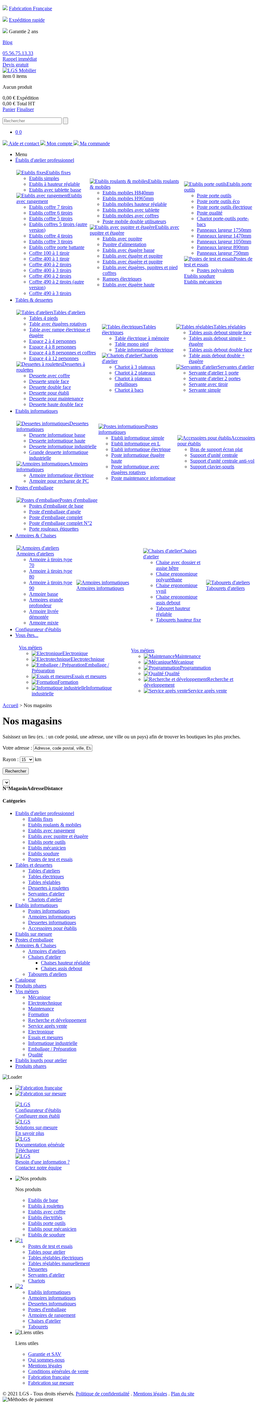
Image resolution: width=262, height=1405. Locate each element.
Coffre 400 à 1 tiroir (49, 258)
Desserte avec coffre (49, 375)
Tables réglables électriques (55, 1257)
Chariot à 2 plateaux (135, 372)
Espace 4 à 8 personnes (52, 347)
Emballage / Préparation (52, 1049)
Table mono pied (132, 344)
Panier (9, 109)
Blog (7, 42)
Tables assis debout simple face (220, 332)
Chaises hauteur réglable (65, 962)
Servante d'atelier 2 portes (215, 378)
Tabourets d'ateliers (225, 588)
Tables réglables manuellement (59, 1263)
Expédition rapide (27, 20)
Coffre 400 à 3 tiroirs (50, 270)
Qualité (172, 673)
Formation (68, 682)
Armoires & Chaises (35, 945)
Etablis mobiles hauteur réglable (135, 204)
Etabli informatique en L (135, 443)
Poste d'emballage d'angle (55, 511)
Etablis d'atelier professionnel (44, 813)
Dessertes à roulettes (48, 888)
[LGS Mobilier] (19, 70)
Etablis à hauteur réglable (54, 184)
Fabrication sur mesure (51, 1383)
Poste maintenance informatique (143, 478)
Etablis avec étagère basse (129, 250)
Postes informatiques (49, 911)
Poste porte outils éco (218, 201)
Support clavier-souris (212, 466)
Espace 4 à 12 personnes (54, 358)
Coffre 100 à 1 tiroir (49, 253)
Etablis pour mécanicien (52, 1229)
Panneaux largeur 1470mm (224, 235)
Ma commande (94, 143)
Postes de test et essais (50, 859)
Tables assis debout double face (220, 349)
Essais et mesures (89, 676)
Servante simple (205, 390)
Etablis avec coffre (47, 1211)
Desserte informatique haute (57, 440)
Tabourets (38, 1326)
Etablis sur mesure (33, 934)
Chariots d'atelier (45, 899)
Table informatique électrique (144, 349)
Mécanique (182, 662)
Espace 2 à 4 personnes (52, 341)
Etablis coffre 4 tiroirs (51, 235)
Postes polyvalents (215, 270)
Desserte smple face (49, 381)
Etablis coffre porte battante (56, 247)
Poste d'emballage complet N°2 (60, 523)
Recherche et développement (57, 1020)
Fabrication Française (30, 8)
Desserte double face (50, 387)
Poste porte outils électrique (224, 207)
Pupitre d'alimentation (124, 244)
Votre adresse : (17, 748)
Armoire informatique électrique (61, 475)
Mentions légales (45, 1365)
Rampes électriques (122, 279)
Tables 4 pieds (43, 318)
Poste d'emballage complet (55, 517)
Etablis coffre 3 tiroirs (51, 241)
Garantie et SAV (44, 1354)
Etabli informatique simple (137, 438)
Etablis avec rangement (51, 830)
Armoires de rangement (51, 1315)
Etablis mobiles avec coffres (131, 215)
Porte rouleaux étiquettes (54, 529)
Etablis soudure (199, 276)
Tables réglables (229, 326)
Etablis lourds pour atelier (41, 1060)
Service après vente (207, 690)
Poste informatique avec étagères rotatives (135, 469)
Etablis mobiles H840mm (128, 192)
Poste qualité (209, 212)
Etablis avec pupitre (122, 238)
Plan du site (182, 1393)
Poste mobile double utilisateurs (134, 221)
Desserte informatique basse (57, 435)
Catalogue (25, 980)
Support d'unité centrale (214, 455)
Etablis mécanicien (203, 281)
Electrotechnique (87, 659)
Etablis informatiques (36, 905)
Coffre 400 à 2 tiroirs (50, 264)
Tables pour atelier (46, 1252)
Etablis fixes (58, 172)
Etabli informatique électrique (141, 449)
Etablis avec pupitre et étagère (58, 836)
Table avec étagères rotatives (58, 324)
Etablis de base (43, 1200)
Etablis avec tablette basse (55, 190)
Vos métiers (30, 647)
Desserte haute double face (56, 404)
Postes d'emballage (78, 500)
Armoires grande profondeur (46, 602)
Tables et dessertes (33, 865)
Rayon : (11, 759)
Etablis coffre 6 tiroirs (51, 212)
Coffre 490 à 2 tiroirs (50, 276)
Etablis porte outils (47, 842)
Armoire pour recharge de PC (59, 481)
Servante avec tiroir (208, 384)
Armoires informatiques (100, 588)
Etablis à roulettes (46, 1206)
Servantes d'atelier (236, 367)
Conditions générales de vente (58, 1371)
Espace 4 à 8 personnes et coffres (62, 352)
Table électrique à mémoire (142, 338)
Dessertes (37, 1269)
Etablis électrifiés (45, 1217)
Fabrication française (49, 1377)
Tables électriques (46, 876)
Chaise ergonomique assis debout (176, 599)
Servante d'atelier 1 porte (214, 372)
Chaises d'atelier (44, 957)
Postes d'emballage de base (56, 506)
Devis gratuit (15, 64)
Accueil (10, 705)
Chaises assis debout (61, 968)
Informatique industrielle (52, 1043)
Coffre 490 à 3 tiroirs (50, 293)
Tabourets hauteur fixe (178, 620)
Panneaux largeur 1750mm (224, 230)
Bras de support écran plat (216, 449)
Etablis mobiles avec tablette (131, 210)
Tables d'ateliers (69, 312)
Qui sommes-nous (46, 1360)
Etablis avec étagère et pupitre (133, 256)
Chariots (36, 1280)
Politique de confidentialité (102, 1393)
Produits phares (30, 985)
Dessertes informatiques (52, 922)
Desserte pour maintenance (56, 398)
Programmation (195, 667)
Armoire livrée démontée (43, 614)
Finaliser (25, 109)
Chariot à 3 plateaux (135, 367)
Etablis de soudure (46, 1234)
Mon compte (59, 143)
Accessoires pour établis (52, 928)
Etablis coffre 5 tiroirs (51, 218)
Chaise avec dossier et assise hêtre (178, 565)
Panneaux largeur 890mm (223, 247)
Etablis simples (44, 178)
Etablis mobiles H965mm (128, 198)
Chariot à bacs (129, 390)
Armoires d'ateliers (35, 553)
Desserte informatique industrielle (62, 446)
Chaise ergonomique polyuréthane (176, 576)
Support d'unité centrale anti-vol (222, 461)
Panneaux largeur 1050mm (224, 241)
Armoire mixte (43, 622)
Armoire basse (43, 594)
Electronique (75, 653)
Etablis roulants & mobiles (54, 824)
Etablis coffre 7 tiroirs (51, 207)
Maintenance (188, 656)
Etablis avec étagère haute (129, 284)
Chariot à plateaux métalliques (133, 381)
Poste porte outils (214, 195)
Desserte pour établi (49, 393)
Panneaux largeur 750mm (223, 253)
